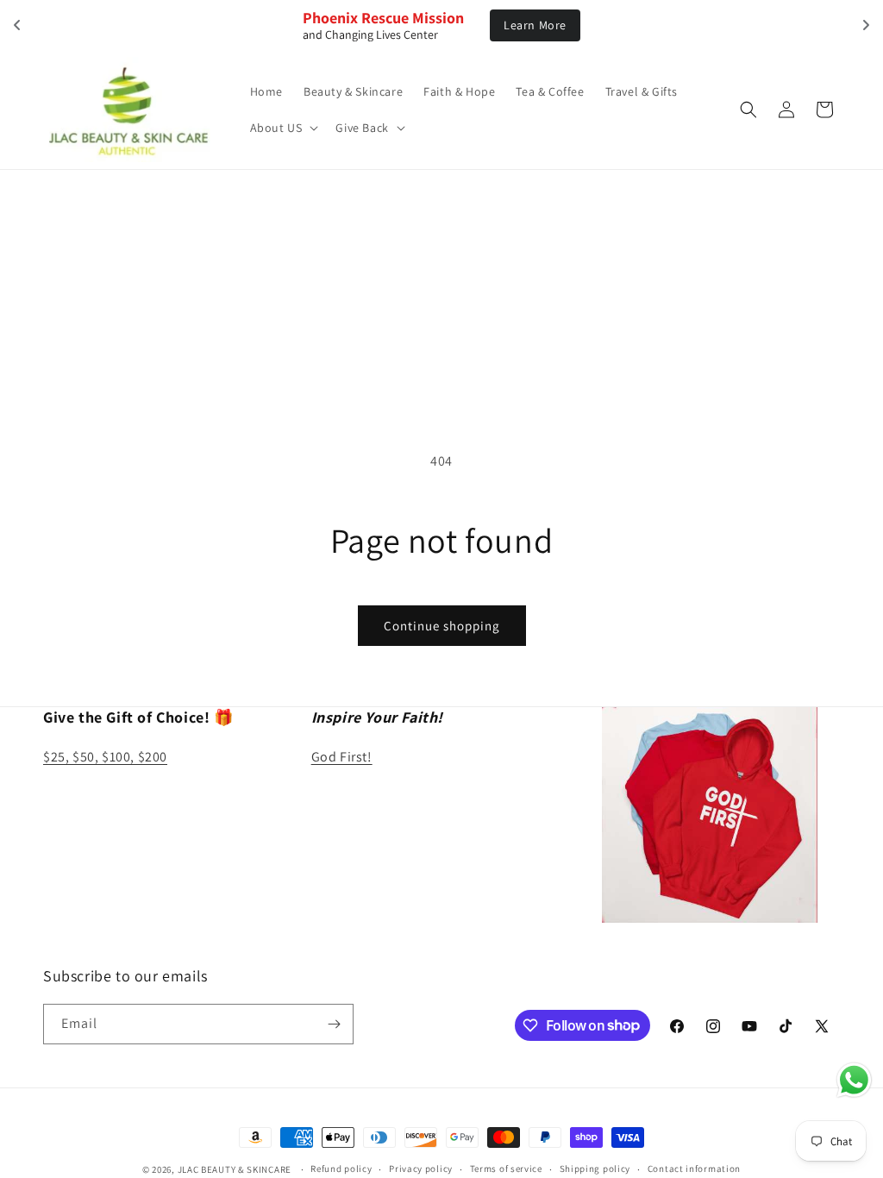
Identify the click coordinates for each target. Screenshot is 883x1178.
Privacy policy (421, 1168)
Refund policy (341, 1168)
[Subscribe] (334, 1024)
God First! (342, 757)
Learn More (535, 25)
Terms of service (506, 1168)
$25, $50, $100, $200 (105, 757)
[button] (283, 128)
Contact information (694, 1168)
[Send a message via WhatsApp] (854, 1080)
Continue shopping (442, 625)
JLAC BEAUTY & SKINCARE (234, 1169)
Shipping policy (595, 1168)
